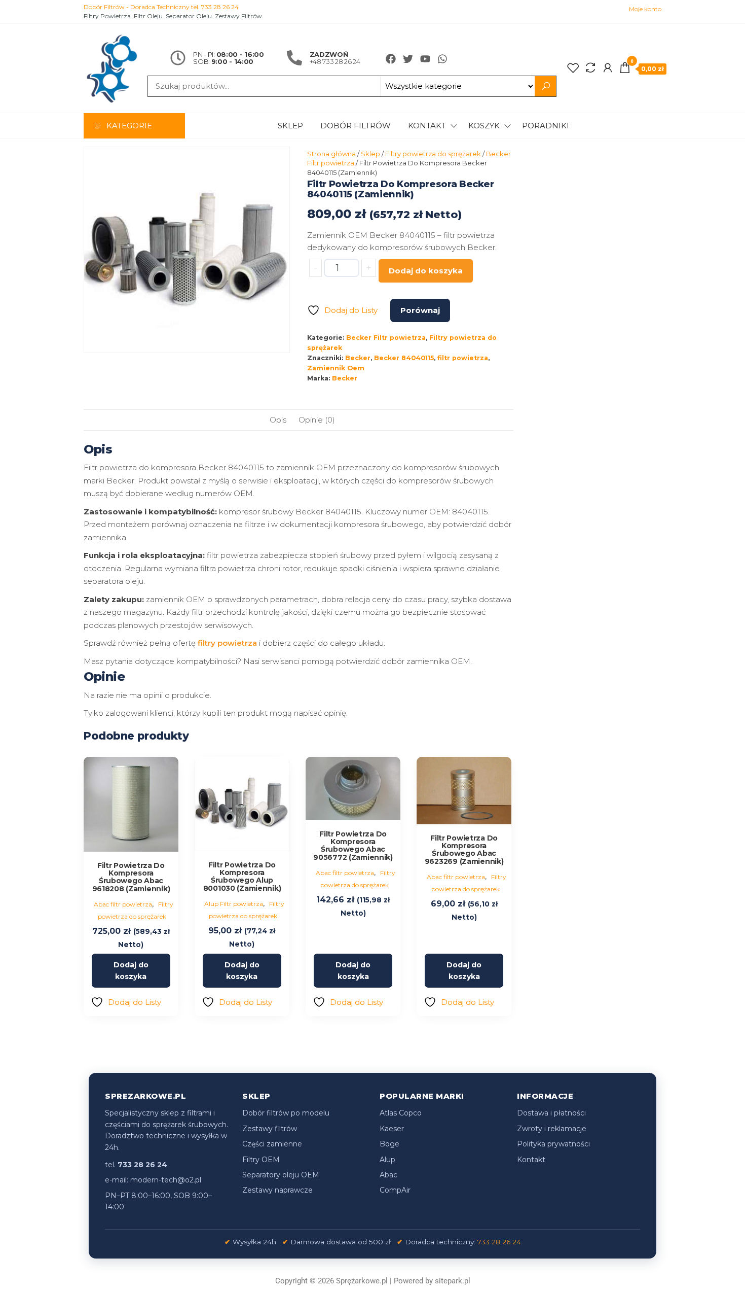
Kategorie (129, 125)
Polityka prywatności (553, 1143)
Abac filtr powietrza (123, 904)
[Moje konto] (607, 68)
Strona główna (331, 154)
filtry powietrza (227, 643)
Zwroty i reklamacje (551, 1128)
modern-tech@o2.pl (165, 1179)
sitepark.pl (452, 1280)
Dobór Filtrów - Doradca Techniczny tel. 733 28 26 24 (161, 7)
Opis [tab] (278, 420)
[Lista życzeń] (573, 68)
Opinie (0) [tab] (317, 420)
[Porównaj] (590, 68)
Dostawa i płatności (551, 1113)
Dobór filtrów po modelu (285, 1113)
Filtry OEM (261, 1159)
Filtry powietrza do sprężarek (433, 154)
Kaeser (392, 1128)
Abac (388, 1174)
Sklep (290, 125)
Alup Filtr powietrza (233, 903)
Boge (389, 1143)
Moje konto (645, 9)
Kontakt (427, 125)
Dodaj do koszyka (426, 270)
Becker (357, 358)
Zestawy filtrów (269, 1128)
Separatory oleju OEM (280, 1174)
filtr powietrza (462, 358)
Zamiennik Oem (335, 368)
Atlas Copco (401, 1113)
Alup (387, 1159)
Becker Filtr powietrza (386, 337)
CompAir (395, 1190)
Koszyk (484, 125)
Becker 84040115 (404, 358)
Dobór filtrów (355, 125)
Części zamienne (272, 1143)
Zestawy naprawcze (277, 1190)
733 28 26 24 (499, 1242)
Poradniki (545, 125)
